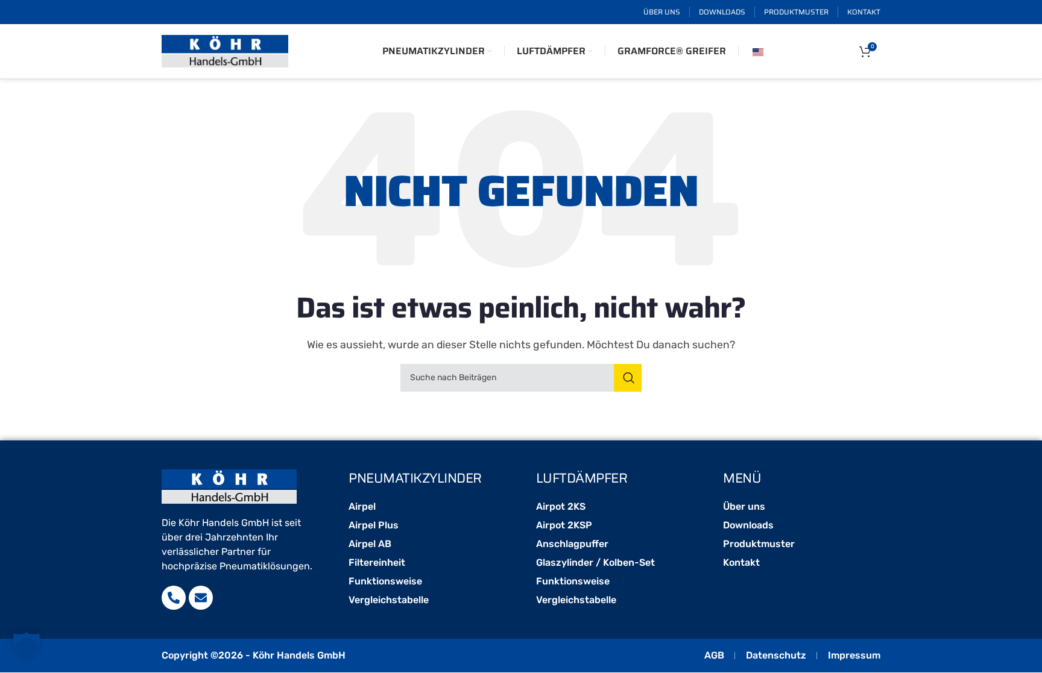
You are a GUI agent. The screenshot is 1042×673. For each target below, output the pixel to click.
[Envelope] (201, 598)
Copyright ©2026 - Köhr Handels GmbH (254, 655)
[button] (26, 646)
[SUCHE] (628, 378)
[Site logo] (225, 50)
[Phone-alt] (174, 598)
